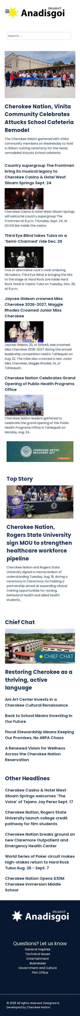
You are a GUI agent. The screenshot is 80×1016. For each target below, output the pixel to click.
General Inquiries (37, 949)
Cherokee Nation (38, 1007)
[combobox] (39, 36)
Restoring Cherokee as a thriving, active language (38, 680)
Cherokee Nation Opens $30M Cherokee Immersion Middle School (34, 884)
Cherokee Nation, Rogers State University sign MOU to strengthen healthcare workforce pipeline (39, 542)
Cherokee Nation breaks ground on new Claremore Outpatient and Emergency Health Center (40, 840)
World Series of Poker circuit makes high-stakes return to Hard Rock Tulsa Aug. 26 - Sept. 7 (40, 862)
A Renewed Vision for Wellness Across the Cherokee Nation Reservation (35, 753)
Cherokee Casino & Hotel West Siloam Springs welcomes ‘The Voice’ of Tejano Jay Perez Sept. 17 (39, 795)
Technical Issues (37, 954)
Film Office (40, 972)
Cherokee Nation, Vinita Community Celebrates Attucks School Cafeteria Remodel (39, 118)
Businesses (38, 963)
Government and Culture (37, 968)
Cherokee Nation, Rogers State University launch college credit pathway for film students (36, 818)
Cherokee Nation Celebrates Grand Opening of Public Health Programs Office (40, 383)
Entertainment (37, 958)
